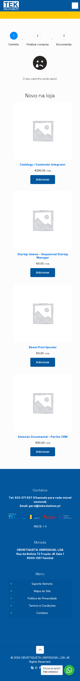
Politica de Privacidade (42, 598)
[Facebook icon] (40, 667)
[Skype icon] (32, 667)
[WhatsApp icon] (36, 667)
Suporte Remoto (42, 584)
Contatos (42, 613)
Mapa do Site (42, 591)
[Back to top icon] (40, 650)
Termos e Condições (42, 605)
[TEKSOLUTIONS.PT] (11, 5)
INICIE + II (40, 526)
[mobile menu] (75, 5)
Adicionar (42, 179)
